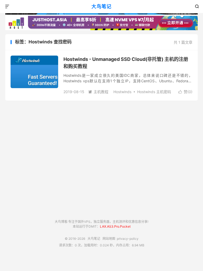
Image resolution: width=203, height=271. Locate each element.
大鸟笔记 (101, 6)
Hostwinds (122, 91)
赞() (185, 91)
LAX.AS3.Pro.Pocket (115, 226)
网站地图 (109, 239)
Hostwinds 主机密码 (154, 91)
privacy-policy (128, 239)
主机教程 (98, 91)
